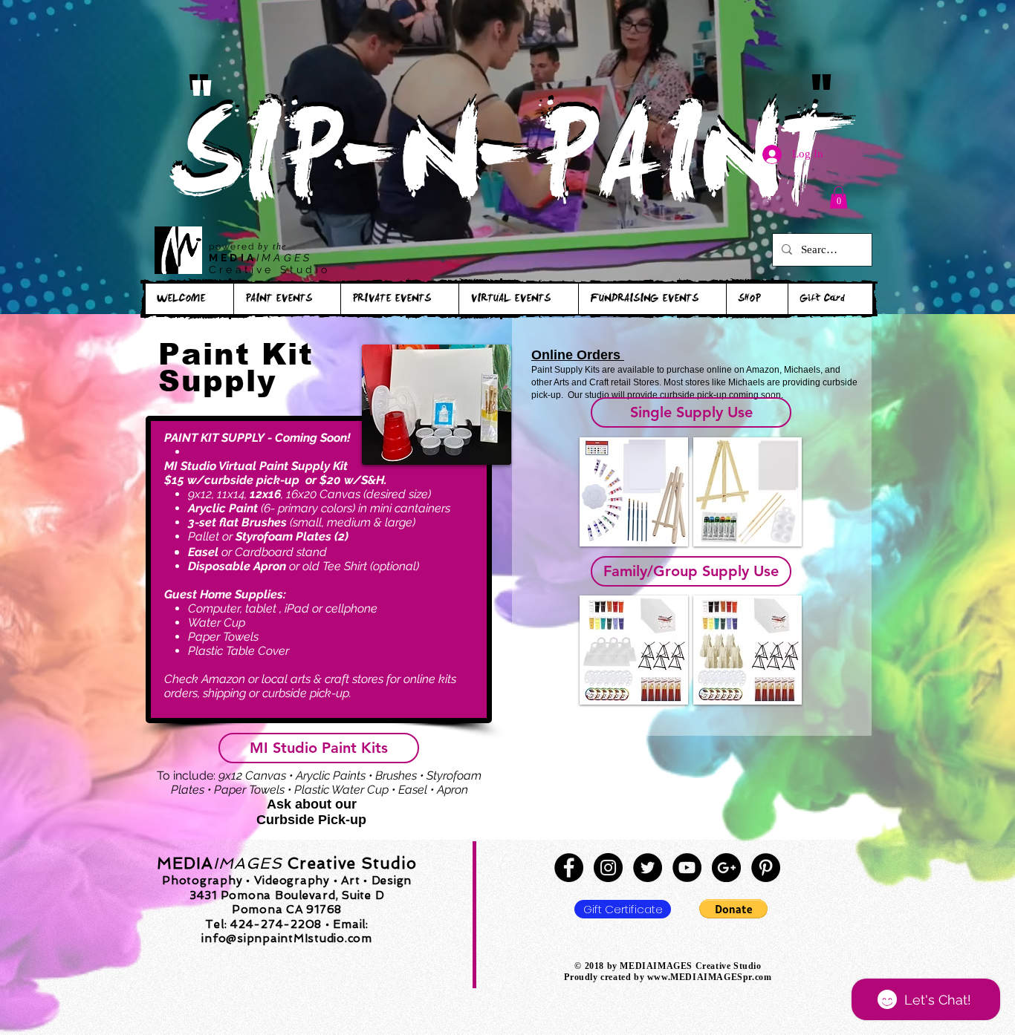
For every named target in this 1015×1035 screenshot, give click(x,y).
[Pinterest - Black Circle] (765, 867)
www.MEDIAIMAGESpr (699, 977)
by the (272, 246)
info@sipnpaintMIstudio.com (286, 938)
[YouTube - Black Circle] (686, 867)
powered (233, 246)
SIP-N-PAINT (506, 169)
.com (761, 977)
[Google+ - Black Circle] (726, 867)
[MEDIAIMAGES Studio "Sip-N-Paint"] (568, 867)
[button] (838, 197)
